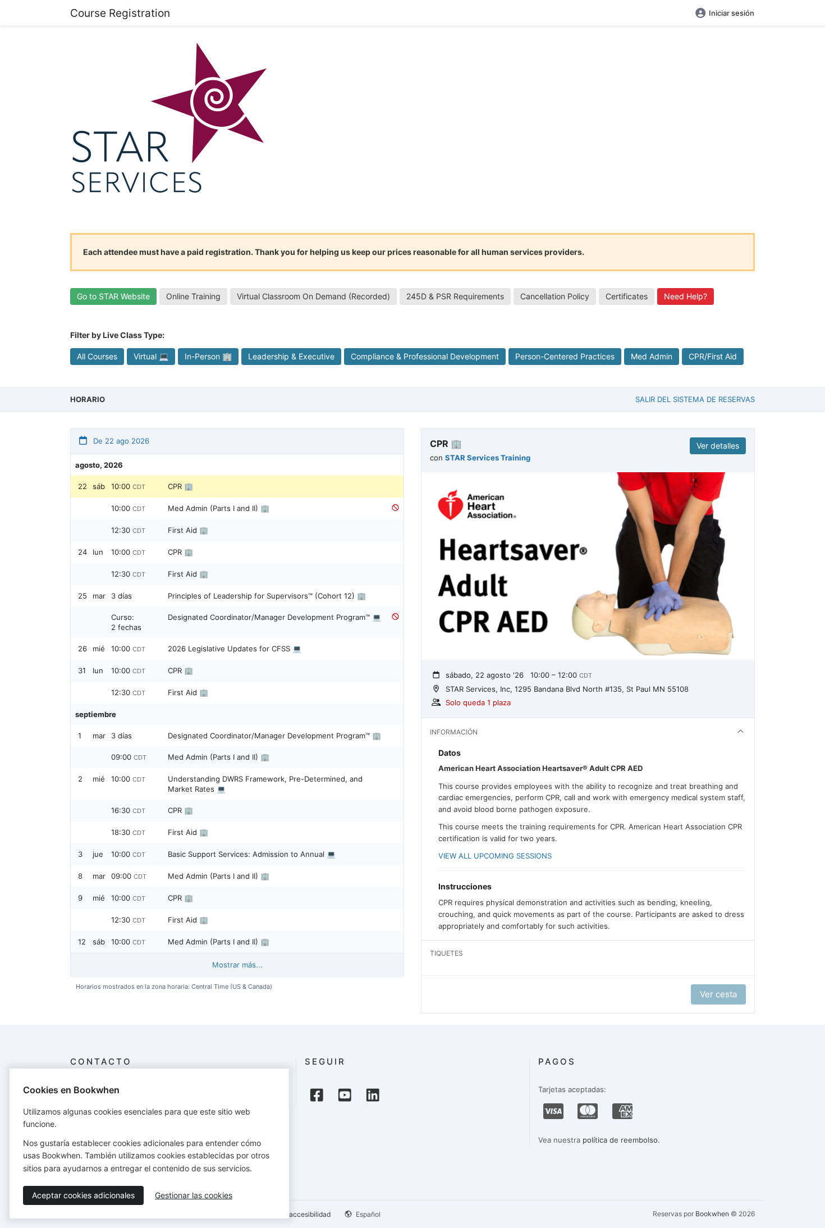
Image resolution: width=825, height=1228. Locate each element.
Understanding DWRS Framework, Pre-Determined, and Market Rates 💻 (265, 783)
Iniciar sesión (731, 12)
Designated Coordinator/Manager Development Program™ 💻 (274, 617)
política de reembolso (620, 1139)
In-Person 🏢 (208, 356)
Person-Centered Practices (565, 356)
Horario (87, 399)
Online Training (193, 296)
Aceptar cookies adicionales (83, 1195)
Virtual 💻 (151, 356)
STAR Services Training (487, 457)
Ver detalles (717, 445)
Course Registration (120, 13)
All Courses (97, 356)
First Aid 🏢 (188, 530)
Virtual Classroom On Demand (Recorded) (313, 296)
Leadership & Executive (291, 356)
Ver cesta (718, 994)
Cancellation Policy (554, 296)
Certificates (627, 296)
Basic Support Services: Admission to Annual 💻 (252, 854)
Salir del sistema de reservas (695, 399)
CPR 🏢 (180, 486)
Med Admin (651, 356)
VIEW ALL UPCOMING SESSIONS (495, 855)
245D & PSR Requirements (455, 296)
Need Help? (685, 296)
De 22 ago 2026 (120, 440)
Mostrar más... (237, 964)
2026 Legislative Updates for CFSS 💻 (234, 648)
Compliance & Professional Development (425, 356)
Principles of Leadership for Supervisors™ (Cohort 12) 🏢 (267, 595)
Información (454, 732)
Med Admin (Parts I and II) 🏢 (218, 508)
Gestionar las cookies (193, 1195)
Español (367, 1214)
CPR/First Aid (713, 356)
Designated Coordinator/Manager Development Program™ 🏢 (274, 735)
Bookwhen (712, 1213)
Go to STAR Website (113, 296)
